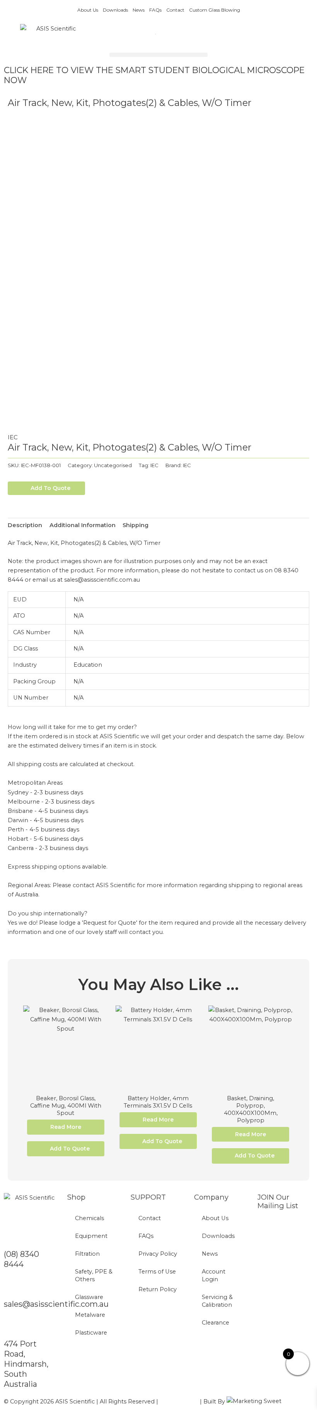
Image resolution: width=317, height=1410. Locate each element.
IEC (12, 437)
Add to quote (50, 488)
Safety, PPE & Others (93, 1275)
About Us (87, 10)
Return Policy (157, 1289)
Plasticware (91, 1332)
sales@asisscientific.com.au (56, 1304)
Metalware (90, 1314)
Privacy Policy (157, 1253)
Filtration (87, 1253)
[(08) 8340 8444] (13, 1236)
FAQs (155, 10)
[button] (158, 55)
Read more (65, 1126)
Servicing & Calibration (217, 1301)
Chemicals (89, 1218)
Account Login (213, 1275)
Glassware (89, 1297)
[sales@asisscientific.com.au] (13, 1286)
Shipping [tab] (135, 525)
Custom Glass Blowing (214, 10)
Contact (175, 10)
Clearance (215, 1322)
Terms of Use (157, 1271)
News (139, 10)
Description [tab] (25, 525)
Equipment (91, 1235)
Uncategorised (113, 465)
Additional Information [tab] (82, 525)
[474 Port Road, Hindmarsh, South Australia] (13, 1326)
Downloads (115, 10)
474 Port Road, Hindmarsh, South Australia (26, 1364)
